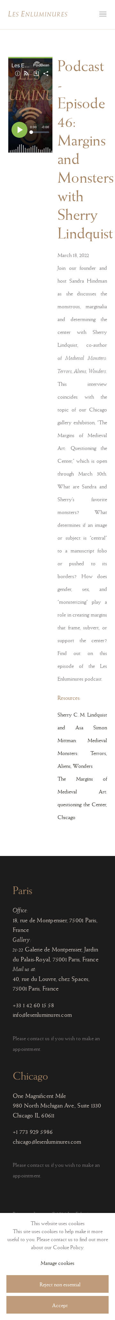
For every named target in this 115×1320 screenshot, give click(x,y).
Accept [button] (60, 1305)
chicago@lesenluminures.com (47, 1141)
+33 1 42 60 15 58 (33, 1005)
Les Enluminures (37, 14)
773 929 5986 (36, 1131)
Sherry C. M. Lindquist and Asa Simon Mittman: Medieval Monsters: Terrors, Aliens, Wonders (82, 740)
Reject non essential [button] (60, 1285)
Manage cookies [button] (57, 1263)
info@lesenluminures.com (42, 1014)
